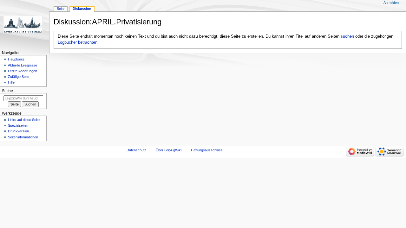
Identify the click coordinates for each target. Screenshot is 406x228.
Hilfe (11, 82)
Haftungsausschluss (207, 150)
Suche (7, 91)
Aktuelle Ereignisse (22, 65)
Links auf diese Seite (24, 120)
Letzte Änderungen (22, 71)
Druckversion (18, 131)
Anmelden (391, 2)
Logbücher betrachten (77, 42)
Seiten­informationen (23, 137)
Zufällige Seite (18, 77)
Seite (60, 8)
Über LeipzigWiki (168, 150)
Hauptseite (16, 59)
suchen (347, 36)
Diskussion (82, 8)
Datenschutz (136, 150)
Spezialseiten (18, 125)
